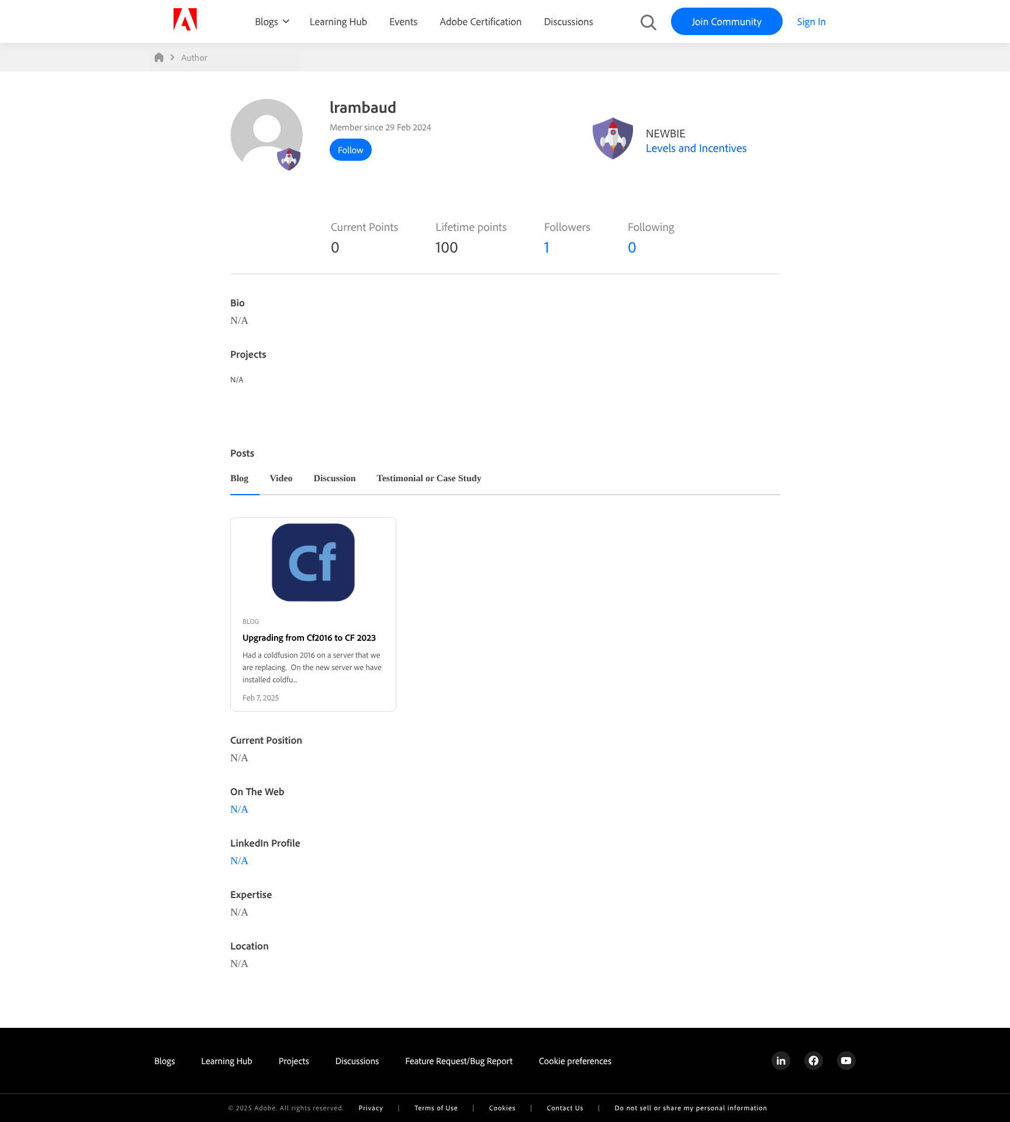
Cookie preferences (575, 1060)
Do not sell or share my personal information (691, 1107)
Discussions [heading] (357, 1060)
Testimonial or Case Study (429, 479)
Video (280, 479)
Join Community (727, 21)
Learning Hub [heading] (226, 1060)
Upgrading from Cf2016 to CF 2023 (309, 637)
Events (403, 21)
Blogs (266, 21)
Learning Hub (338, 21)
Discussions (568, 21)
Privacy (371, 1107)
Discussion (335, 479)
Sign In (811, 21)
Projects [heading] (294, 1060)
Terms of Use (436, 1107)
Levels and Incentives (696, 147)
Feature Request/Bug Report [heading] (459, 1060)
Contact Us (565, 1107)
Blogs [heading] (164, 1060)
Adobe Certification (480, 21)
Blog (239, 479)
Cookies (502, 1107)
